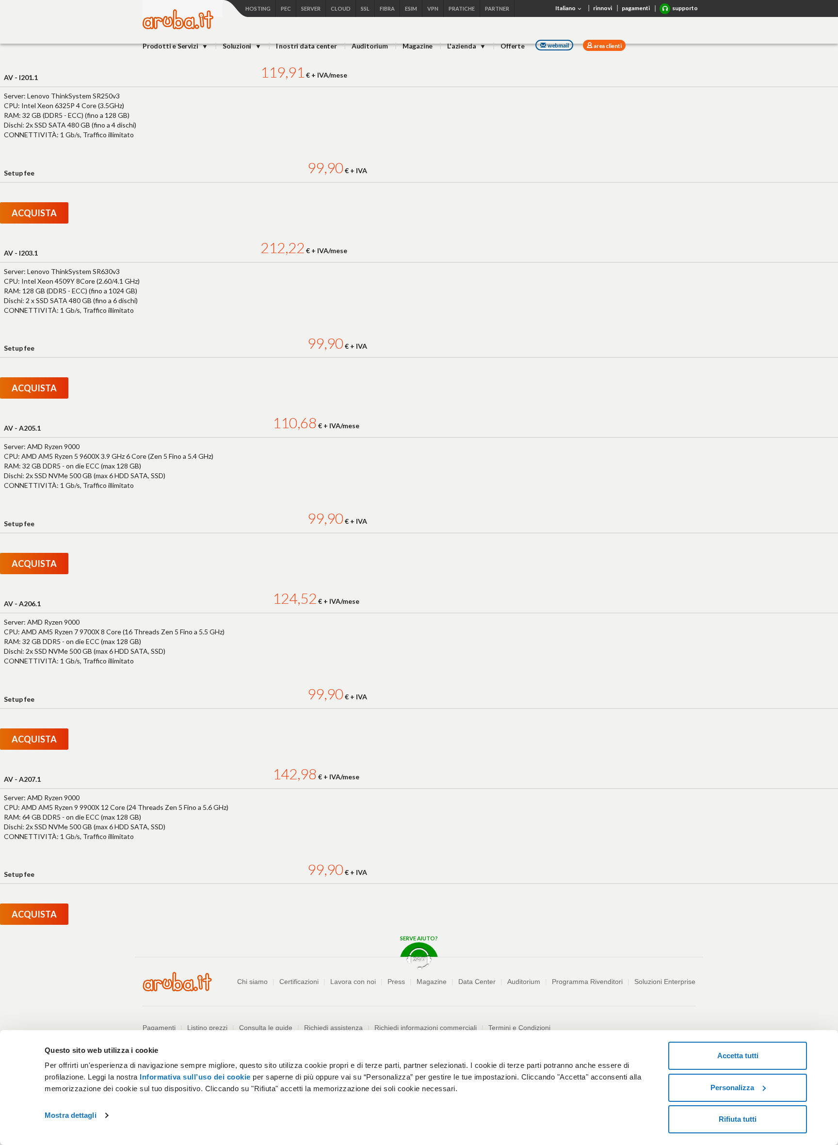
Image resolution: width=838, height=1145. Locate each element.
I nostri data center (306, 46)
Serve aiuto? (419, 938)
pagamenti (636, 8)
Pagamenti (159, 1028)
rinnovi (602, 8)
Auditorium (370, 46)
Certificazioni (299, 981)
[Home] (178, 26)
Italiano (566, 8)
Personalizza (732, 1087)
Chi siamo (252, 981)
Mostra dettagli (71, 1115)
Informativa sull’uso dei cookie (194, 1077)
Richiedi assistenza (333, 1028)
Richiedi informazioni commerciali (425, 1028)
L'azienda (462, 46)
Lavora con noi (353, 981)
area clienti (607, 45)
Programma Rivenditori (587, 981)
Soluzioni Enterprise (664, 981)
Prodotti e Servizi (171, 46)
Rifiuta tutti (738, 1119)
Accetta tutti (737, 1055)
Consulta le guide (265, 1028)
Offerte (512, 46)
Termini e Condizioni (519, 1028)
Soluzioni (238, 46)
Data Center (477, 981)
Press (396, 981)
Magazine (418, 46)
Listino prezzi (207, 1028)
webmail (558, 45)
